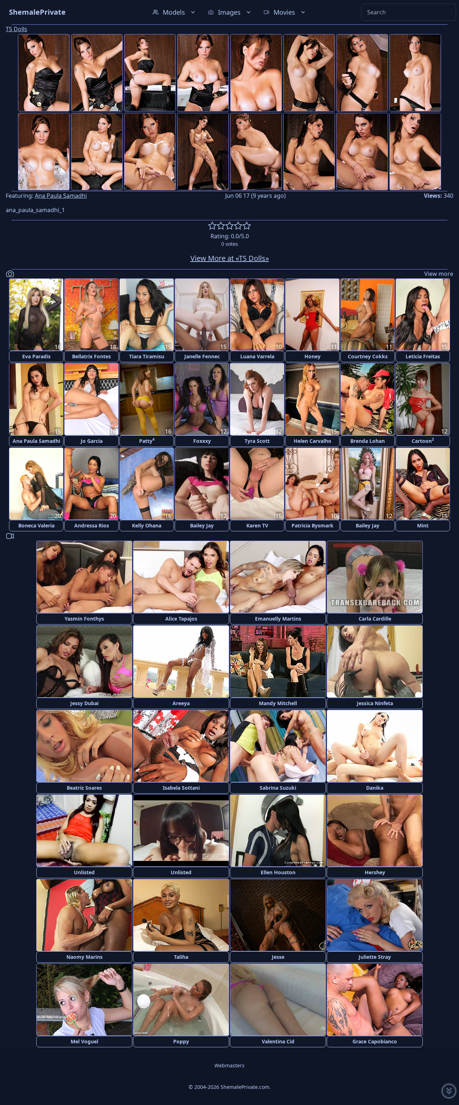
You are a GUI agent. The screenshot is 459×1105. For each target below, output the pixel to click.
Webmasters (229, 1065)
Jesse (278, 956)
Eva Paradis (36, 356)
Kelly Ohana (146, 525)
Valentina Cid (278, 1041)
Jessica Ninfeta (375, 703)
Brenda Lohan (367, 440)
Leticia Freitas (423, 356)
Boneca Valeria (36, 525)
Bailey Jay (202, 525)
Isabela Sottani (181, 787)
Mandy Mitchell (278, 703)
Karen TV (257, 525)
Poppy (181, 1041)
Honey (312, 356)
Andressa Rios (91, 525)
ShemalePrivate (37, 12)
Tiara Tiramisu (146, 356)
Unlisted (84, 872)
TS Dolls (16, 29)
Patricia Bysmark (312, 525)
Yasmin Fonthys (84, 618)
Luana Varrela (257, 356)
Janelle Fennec (202, 356)
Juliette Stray (375, 956)
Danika (374, 787)
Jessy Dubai (84, 703)
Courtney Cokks (368, 356)
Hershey (375, 872)
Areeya (181, 703)
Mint (423, 525)
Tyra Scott (257, 440)
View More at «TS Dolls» (229, 258)
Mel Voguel (84, 1041)
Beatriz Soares (84, 787)
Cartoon (423, 440)
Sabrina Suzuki (278, 787)
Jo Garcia (92, 440)
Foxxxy (202, 440)
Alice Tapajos (181, 618)
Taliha (181, 956)
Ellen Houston (278, 872)
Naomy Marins (84, 956)
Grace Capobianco (374, 1041)
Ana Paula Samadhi (61, 196)
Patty (147, 440)
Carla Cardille (375, 618)
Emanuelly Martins (278, 618)
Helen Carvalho (312, 440)
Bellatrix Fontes (91, 356)
